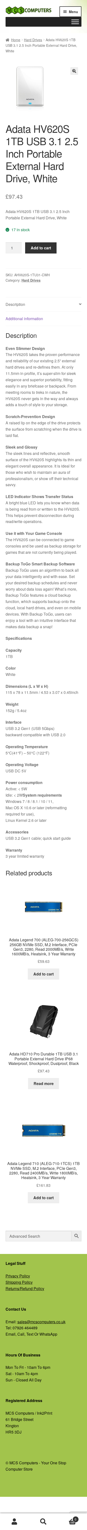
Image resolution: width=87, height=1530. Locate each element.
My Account (14, 1522)
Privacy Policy (18, 1276)
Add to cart (41, 248)
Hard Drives (33, 39)
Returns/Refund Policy (25, 1288)
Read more (44, 1083)
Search (43, 1522)
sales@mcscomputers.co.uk (41, 1321)
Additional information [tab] (24, 318)
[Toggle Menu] (75, 21)
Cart (67, 1517)
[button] (74, 71)
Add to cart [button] (43, 974)
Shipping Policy (19, 1282)
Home (15, 39)
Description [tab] (15, 304)
